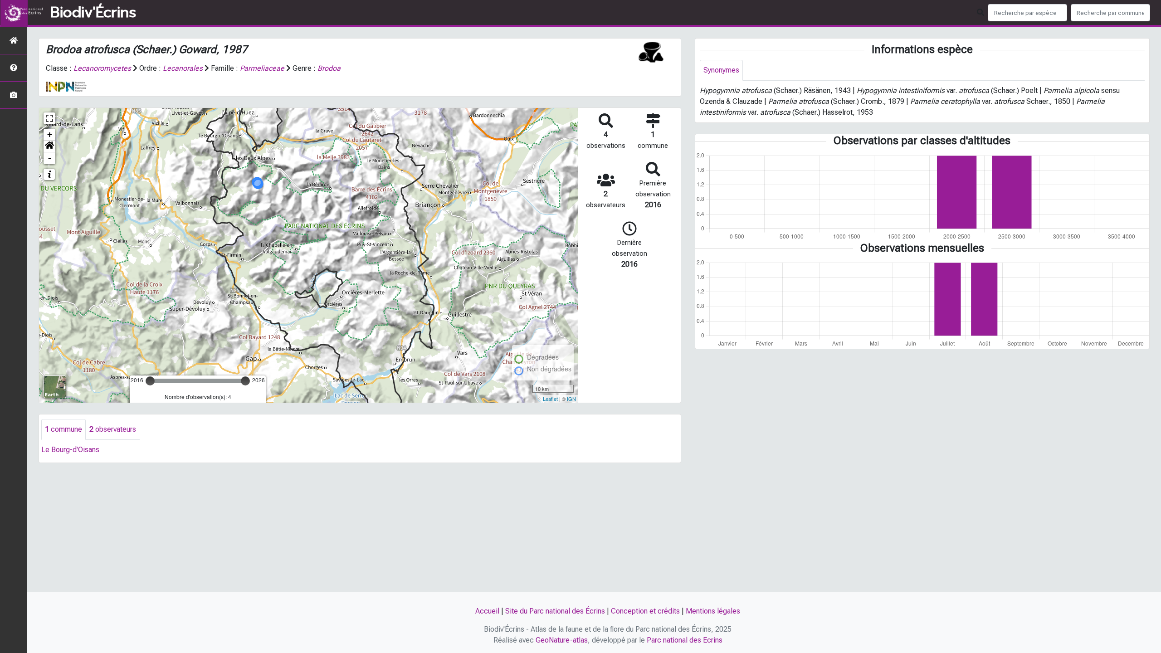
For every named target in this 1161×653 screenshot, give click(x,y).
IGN (571, 398)
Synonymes (721, 70)
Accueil (487, 611)
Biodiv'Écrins (93, 13)
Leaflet (550, 398)
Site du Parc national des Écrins (555, 611)
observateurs (112, 429)
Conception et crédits (645, 611)
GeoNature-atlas (562, 640)
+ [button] (49, 134)
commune (63, 429)
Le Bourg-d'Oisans (70, 449)
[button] (49, 146)
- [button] (49, 158)
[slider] (150, 380)
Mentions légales (713, 611)
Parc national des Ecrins (684, 640)
